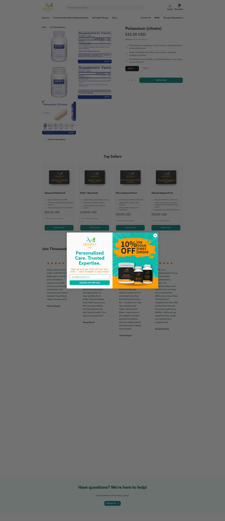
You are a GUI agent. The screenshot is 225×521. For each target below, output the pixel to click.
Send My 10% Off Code (89, 282)
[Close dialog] (155, 235)
